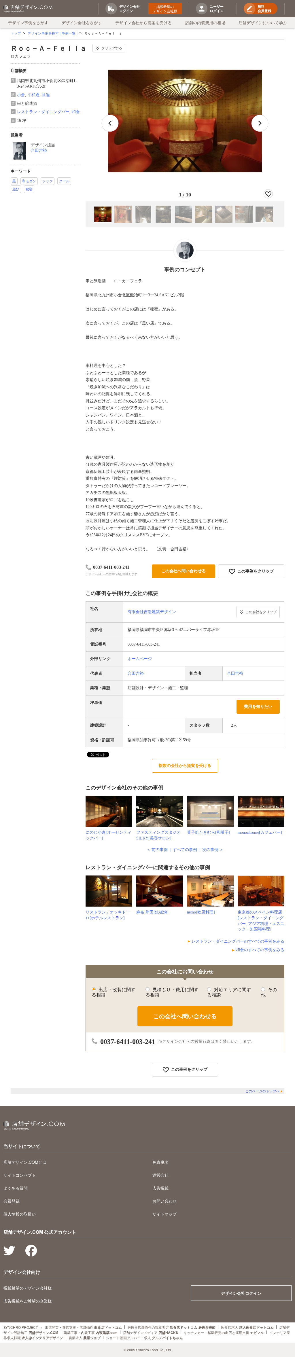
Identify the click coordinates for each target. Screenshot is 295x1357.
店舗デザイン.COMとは (24, 1162)
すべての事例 (185, 850)
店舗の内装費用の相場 (205, 22)
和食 (76, 112)
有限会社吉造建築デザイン (152, 612)
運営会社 (160, 1175)
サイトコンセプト (19, 1175)
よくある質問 (15, 1188)
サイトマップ (164, 1214)
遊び (15, 189)
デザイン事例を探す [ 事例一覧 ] (52, 33)
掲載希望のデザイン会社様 (165, 8)
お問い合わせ (164, 1201)
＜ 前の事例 (157, 850)
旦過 (46, 95)
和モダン (29, 181)
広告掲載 (160, 1188)
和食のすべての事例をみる (260, 950)
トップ (16, 33)
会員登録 (11, 1201)
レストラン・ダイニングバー (43, 112)
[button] (259, 123)
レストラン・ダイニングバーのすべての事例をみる (238, 941)
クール (64, 181)
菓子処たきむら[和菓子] (208, 832)
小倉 (21, 95)
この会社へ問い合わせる (183, 571)
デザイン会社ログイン (241, 1293)
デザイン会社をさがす (82, 22)
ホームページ (140, 659)
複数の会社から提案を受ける (185, 765)
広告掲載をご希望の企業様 (27, 1301)
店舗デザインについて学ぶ (263, 22)
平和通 (33, 95)
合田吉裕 (39, 150)
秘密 (29, 189)
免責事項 (160, 1162)
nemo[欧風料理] (201, 912)
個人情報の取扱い (19, 1214)
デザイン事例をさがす (28, 22)
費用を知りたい (258, 706)
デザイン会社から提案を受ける (143, 22)
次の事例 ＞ (213, 850)
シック (47, 181)
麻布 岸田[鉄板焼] (152, 912)
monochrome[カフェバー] (260, 832)
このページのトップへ (264, 1091)
